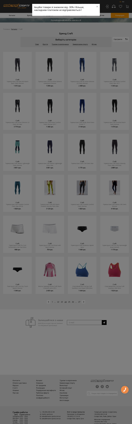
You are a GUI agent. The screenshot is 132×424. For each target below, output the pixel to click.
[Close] (97, 6)
